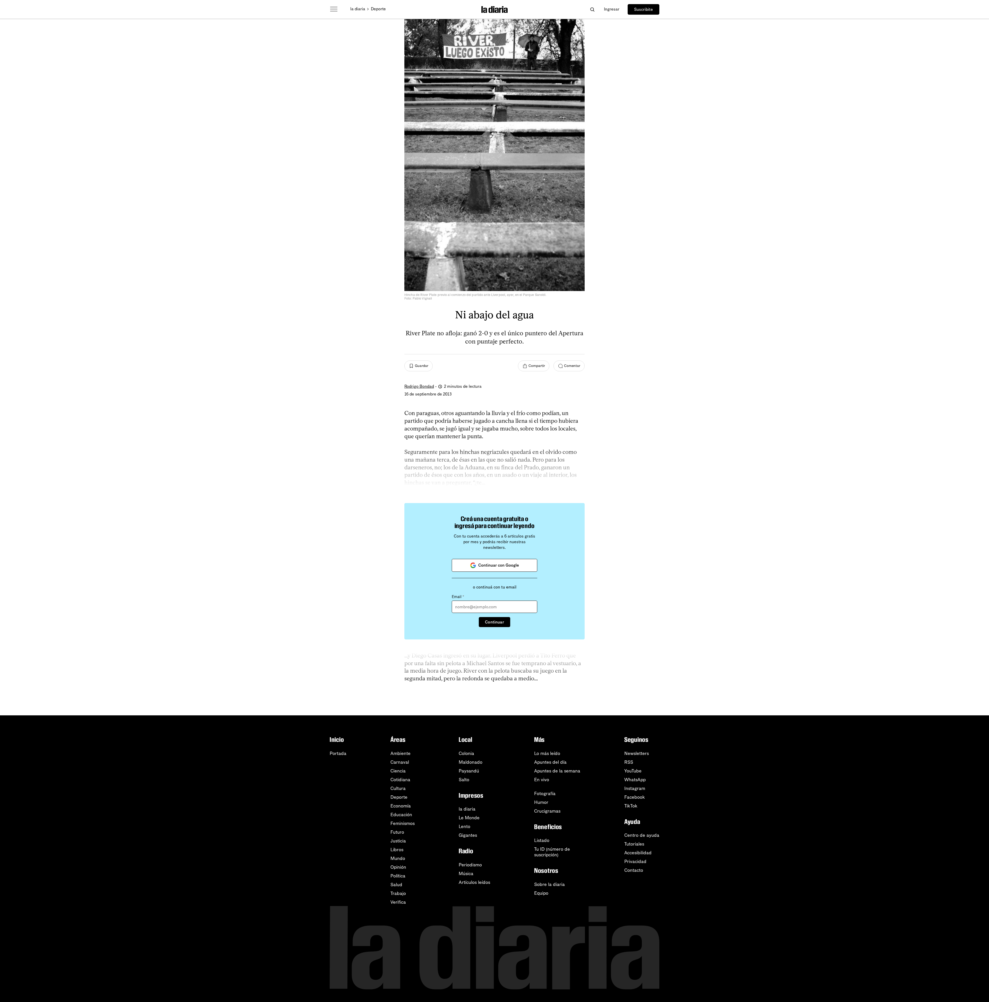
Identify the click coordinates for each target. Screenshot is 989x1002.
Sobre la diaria (549, 884)
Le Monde (469, 818)
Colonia (466, 753)
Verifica (398, 902)
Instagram (634, 788)
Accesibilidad (638, 853)
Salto (464, 780)
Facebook (634, 797)
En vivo (541, 780)
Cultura (398, 788)
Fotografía (545, 793)
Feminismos (402, 823)
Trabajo (398, 893)
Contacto (633, 870)
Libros (396, 849)
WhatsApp (635, 780)
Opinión (398, 867)
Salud (396, 884)
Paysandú (469, 771)
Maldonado (470, 762)
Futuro (397, 832)
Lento (464, 826)
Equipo (541, 893)
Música (466, 873)
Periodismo (470, 865)
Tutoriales (634, 844)
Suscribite (643, 9)
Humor (541, 802)
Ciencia (398, 771)
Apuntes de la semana (557, 771)
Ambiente (400, 753)
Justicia (398, 841)
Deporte (378, 8)
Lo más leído (547, 753)
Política (397, 876)
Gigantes (468, 835)
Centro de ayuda (641, 835)
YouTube (633, 771)
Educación (401, 815)
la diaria (357, 8)
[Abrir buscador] (592, 9)
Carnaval (399, 762)
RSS (628, 762)
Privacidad (635, 861)
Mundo (397, 858)
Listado (541, 840)
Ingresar (611, 9)
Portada (338, 753)
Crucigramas (547, 811)
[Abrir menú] (334, 9)
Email (458, 596)
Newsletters (636, 753)
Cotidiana (400, 780)
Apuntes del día (550, 762)
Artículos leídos (474, 882)
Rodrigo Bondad (419, 386)
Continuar (494, 622)
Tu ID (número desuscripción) (552, 852)
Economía (400, 806)
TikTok (630, 806)
